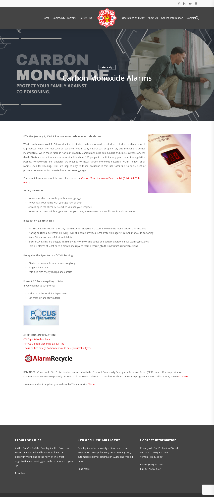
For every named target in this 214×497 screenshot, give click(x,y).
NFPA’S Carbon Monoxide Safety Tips (43, 343)
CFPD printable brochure (36, 339)
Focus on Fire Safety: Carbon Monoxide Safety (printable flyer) (57, 348)
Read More (21, 473)
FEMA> (91, 384)
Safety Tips (107, 67)
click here (183, 376)
